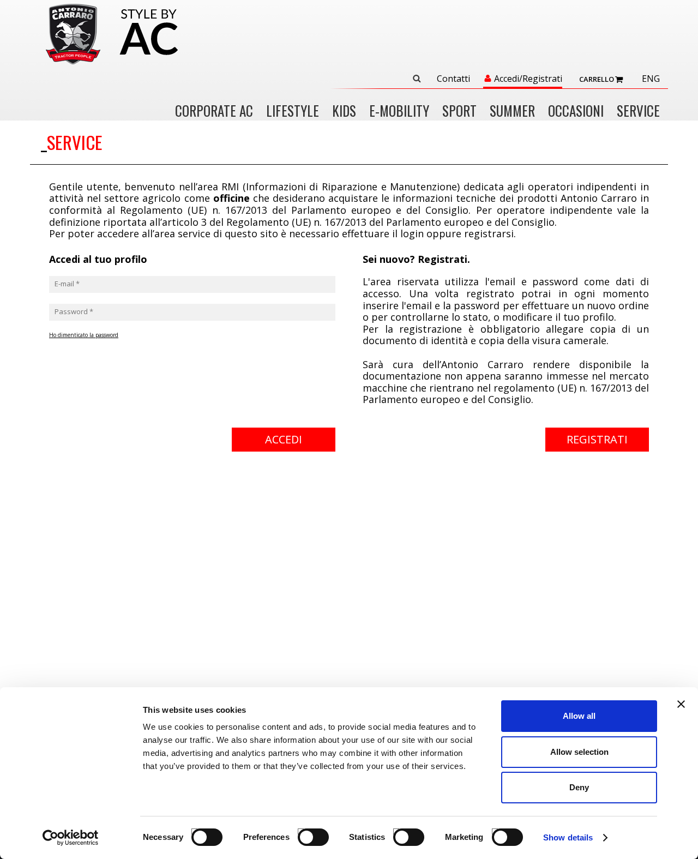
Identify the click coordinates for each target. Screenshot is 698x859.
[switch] (302, 831)
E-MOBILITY (399, 112)
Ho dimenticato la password (83, 335)
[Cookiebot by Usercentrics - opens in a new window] (70, 838)
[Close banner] (681, 704)
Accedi (283, 439)
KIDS (344, 112)
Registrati (597, 439)
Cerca (416, 78)
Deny (579, 787)
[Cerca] (421, 79)
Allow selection (579, 751)
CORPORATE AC (214, 112)
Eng (651, 79)
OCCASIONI (576, 112)
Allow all (579, 715)
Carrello (596, 79)
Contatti (453, 79)
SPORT (459, 112)
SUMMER (512, 112)
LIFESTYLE (292, 112)
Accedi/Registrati (528, 79)
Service (638, 112)
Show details (568, 837)
